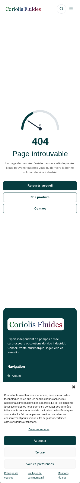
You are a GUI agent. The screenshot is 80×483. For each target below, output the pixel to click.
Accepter (40, 440)
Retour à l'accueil (40, 185)
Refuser (40, 452)
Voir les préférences (40, 464)
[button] (73, 387)
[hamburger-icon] (71, 9)
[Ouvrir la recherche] (61, 9)
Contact (40, 208)
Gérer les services (39, 429)
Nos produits (40, 197)
